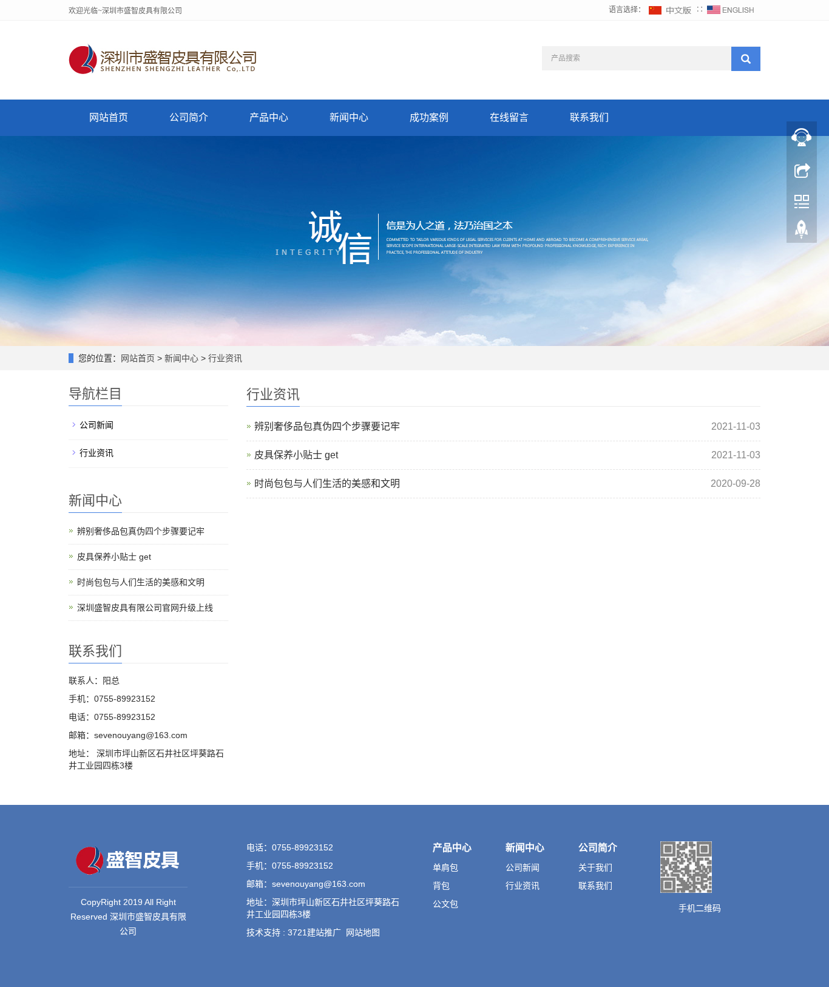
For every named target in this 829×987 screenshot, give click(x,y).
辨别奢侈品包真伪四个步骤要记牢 (327, 426)
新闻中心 (349, 117)
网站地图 (363, 932)
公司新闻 (96, 425)
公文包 (445, 904)
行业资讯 (224, 358)
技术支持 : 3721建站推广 (293, 932)
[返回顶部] (802, 232)
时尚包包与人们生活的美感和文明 (327, 483)
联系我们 (589, 117)
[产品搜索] (745, 59)
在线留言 (509, 117)
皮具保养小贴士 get (296, 455)
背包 (441, 885)
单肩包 (445, 867)
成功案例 (429, 117)
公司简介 (188, 117)
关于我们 (595, 867)
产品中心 (268, 117)
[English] (730, 9)
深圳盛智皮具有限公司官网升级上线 (145, 607)
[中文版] (670, 9)
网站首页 (108, 117)
